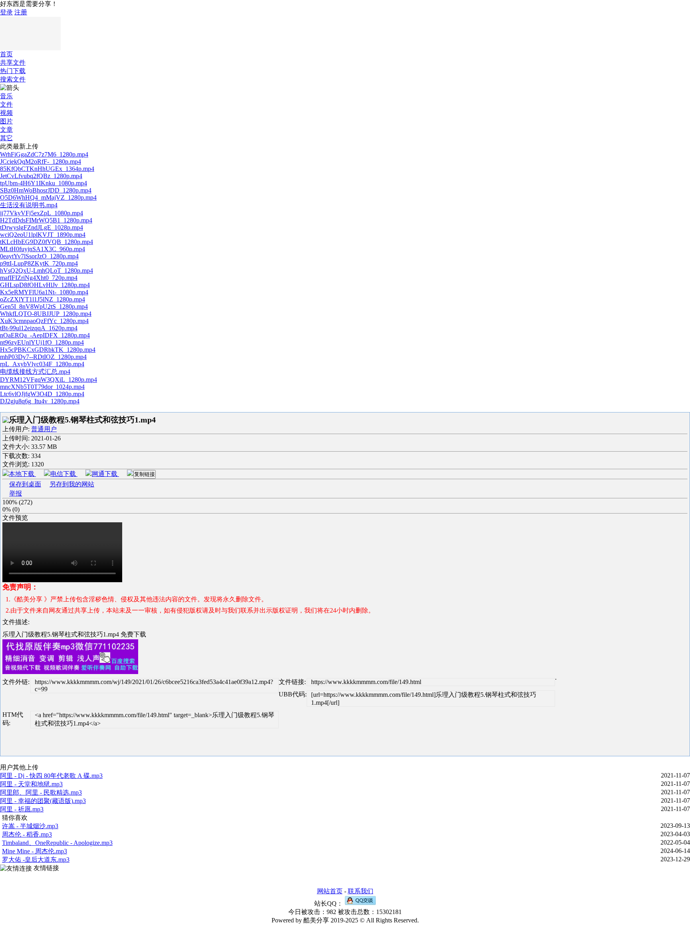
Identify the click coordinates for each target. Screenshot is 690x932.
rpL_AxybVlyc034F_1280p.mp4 (42, 364)
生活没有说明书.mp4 (29, 205)
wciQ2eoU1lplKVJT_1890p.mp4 (42, 234)
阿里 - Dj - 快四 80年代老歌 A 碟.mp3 (51, 775)
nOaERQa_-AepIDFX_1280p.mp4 (45, 335)
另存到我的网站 (72, 484)
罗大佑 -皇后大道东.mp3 (35, 859)
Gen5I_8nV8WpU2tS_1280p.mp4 (44, 306)
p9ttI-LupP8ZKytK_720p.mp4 (39, 263)
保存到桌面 (25, 484)
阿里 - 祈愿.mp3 (22, 809)
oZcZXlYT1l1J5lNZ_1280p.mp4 (42, 299)
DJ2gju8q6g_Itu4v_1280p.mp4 (39, 401)
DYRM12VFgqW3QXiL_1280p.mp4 (48, 379)
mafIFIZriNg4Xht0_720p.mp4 (38, 277)
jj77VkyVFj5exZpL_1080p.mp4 (41, 213)
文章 (6, 129)
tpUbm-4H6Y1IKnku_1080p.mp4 (43, 183)
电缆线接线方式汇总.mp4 (35, 371)
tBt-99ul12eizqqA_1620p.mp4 (38, 328)
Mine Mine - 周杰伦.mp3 (34, 851)
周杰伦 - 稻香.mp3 (27, 834)
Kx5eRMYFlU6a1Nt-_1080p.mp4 (44, 292)
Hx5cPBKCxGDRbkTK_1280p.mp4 (47, 349)
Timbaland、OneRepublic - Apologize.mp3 (57, 842)
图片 (6, 121)
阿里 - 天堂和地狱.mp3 (31, 784)
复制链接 (144, 474)
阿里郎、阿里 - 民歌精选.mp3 (41, 792)
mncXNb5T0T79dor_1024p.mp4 (42, 386)
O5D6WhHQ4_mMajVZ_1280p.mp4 (48, 197)
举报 (15, 493)
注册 (20, 12)
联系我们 (360, 891)
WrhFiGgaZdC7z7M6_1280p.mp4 (44, 154)
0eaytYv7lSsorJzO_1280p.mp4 (39, 256)
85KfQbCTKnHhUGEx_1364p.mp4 (47, 168)
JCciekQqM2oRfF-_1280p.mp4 (40, 161)
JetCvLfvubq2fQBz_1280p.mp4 (41, 176)
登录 (6, 12)
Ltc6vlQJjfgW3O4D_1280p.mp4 (42, 394)
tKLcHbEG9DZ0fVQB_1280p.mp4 (46, 241)
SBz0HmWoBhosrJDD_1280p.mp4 (45, 190)
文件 (6, 104)
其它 (6, 138)
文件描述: (16, 622)
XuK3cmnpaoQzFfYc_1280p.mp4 (44, 320)
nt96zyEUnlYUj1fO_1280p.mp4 (42, 342)
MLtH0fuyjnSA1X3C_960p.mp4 (42, 249)
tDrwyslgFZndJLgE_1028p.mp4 (41, 227)
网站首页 (330, 891)
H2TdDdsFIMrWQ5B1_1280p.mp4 (46, 220)
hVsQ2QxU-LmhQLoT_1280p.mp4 (46, 270)
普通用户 (44, 429)
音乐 (6, 96)
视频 (6, 112)
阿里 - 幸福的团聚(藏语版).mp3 (43, 800)
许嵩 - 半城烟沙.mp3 (30, 826)
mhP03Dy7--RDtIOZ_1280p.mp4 (43, 356)
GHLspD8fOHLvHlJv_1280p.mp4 (45, 285)
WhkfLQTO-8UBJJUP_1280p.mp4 (45, 313)
